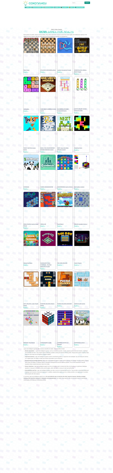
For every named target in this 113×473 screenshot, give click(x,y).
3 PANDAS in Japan (79, 342)
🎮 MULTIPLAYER (79, 7)
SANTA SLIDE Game (79, 303)
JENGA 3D (43, 224)
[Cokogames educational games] (34, 3)
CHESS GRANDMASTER (46, 187)
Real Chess (26, 70)
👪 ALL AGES (64, 7)
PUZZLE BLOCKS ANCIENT (64, 303)
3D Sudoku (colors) (79, 187)
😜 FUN (71, 7)
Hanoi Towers (78, 263)
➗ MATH (27, 7)
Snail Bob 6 (60, 224)
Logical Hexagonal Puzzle (64, 70)
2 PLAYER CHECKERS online (48, 70)
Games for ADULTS (56, 32)
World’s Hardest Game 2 (80, 224)
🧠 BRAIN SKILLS (47, 7)
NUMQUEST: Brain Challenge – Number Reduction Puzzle (45, 264)
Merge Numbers (28, 263)
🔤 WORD (56, 7)
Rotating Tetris (78, 148)
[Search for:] (78, 3)
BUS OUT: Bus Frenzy (29, 342)
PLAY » (26, 72)
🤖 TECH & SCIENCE (36, 7)
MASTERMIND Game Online (64, 187)
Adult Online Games (56, 29)
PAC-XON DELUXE (62, 263)
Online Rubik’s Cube (45, 342)
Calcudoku (26, 109)
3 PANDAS (26, 187)
